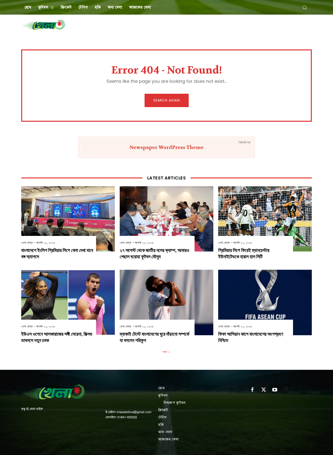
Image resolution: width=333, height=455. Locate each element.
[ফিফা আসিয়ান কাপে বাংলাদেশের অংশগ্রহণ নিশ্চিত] (265, 302)
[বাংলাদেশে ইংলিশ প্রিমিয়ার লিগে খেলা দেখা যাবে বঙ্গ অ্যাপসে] (68, 219)
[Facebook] (252, 390)
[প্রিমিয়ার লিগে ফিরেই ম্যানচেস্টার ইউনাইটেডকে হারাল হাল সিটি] (265, 219)
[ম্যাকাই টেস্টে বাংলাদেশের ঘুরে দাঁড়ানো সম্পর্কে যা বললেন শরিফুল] (166, 302)
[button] (304, 7)
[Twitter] (263, 390)
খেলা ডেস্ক (27, 243)
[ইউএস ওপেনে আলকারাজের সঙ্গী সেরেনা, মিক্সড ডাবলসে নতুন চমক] (68, 302)
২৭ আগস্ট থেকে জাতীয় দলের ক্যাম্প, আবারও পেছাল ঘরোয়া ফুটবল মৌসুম (154, 253)
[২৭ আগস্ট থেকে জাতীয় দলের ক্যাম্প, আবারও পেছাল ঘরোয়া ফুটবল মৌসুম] (166, 219)
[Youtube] (274, 390)
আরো (165, 352)
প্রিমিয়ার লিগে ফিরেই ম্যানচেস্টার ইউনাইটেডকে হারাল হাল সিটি (243, 253)
